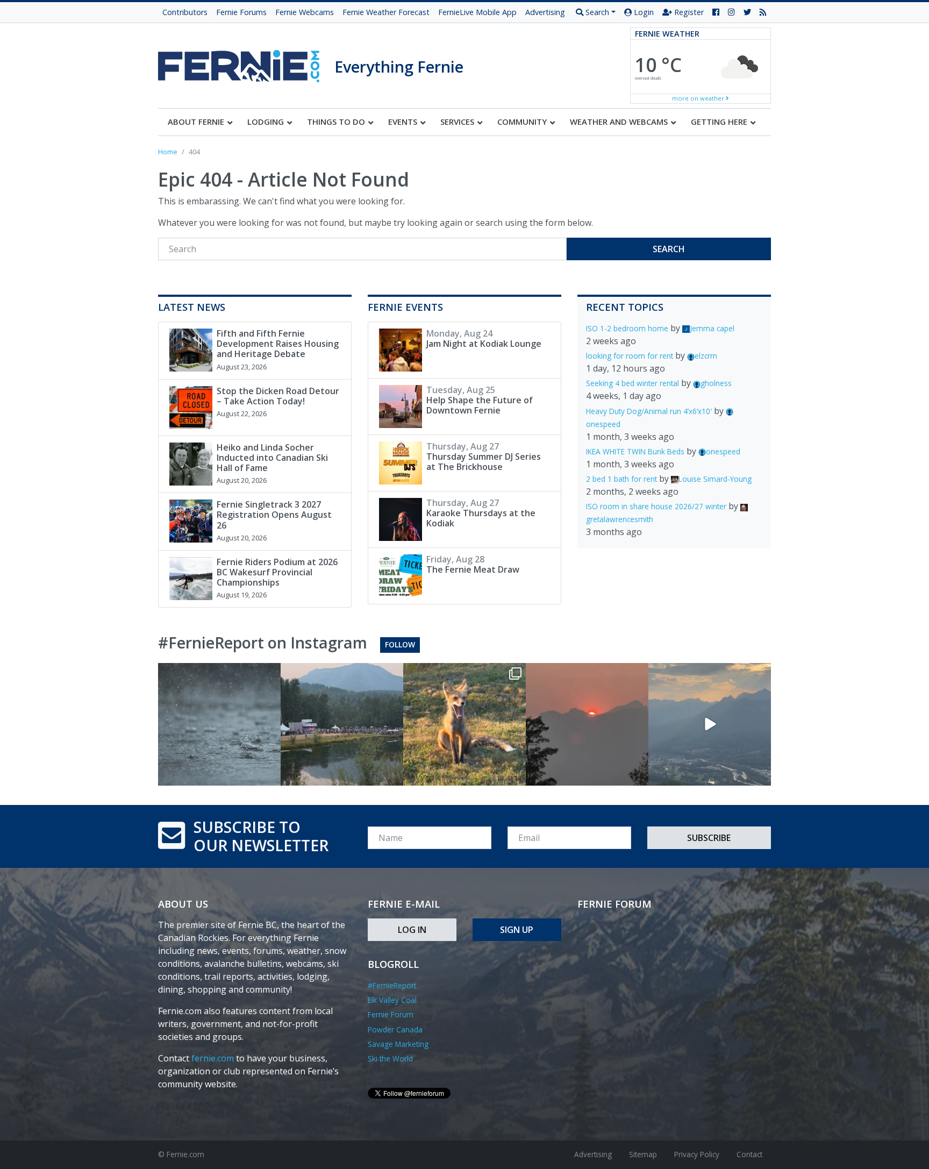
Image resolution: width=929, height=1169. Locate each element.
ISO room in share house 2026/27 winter (656, 506)
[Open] (219, 724)
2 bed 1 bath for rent (621, 479)
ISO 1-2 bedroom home (627, 328)
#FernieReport (392, 985)
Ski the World (390, 1058)
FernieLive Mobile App (477, 12)
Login (643, 12)
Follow (400, 644)
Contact (749, 1154)
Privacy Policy (696, 1154)
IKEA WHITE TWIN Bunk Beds (635, 451)
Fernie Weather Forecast (386, 12)
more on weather (699, 98)
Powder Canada (395, 1029)
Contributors (185, 12)
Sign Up (516, 930)
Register (688, 12)
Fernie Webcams (304, 12)
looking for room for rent (629, 356)
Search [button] (596, 12)
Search (669, 249)
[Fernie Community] (246, 63)
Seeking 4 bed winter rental (632, 383)
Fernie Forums (241, 12)
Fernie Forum (390, 1014)
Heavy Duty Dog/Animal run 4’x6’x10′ (649, 411)
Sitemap (643, 1154)
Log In (412, 930)
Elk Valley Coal (392, 1000)
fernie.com (212, 1058)
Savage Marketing (398, 1044)
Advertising (545, 12)
